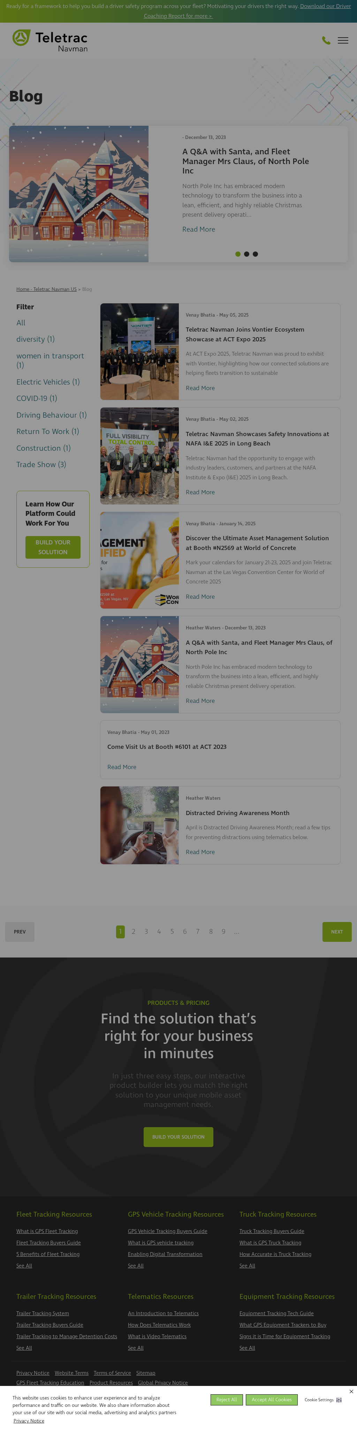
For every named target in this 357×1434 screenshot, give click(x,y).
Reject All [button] (227, 1399)
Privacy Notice (29, 1421)
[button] (322, 1399)
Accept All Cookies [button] (272, 1399)
